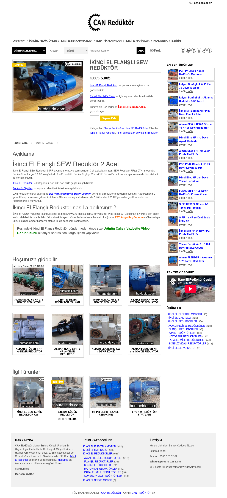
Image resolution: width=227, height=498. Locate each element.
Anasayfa (19, 40)
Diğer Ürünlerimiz (25, 50)
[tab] (22, 143)
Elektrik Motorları (108, 40)
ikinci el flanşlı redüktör (102, 132)
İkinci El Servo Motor (181, 348)
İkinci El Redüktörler (43, 40)
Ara (141, 50)
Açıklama (21, 143)
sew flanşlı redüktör (147, 132)
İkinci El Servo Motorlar (76, 40)
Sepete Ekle (109, 118)
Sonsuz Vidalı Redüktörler (187, 343)
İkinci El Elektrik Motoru (184, 314)
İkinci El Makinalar (137, 40)
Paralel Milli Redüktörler (187, 340)
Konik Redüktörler (181, 332)
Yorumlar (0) (44, 143)
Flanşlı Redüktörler (114, 128)
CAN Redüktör (111, 492)
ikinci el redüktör (126, 132)
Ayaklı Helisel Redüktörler (187, 325)
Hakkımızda (160, 40)
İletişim (176, 40)
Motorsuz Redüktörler (185, 336)
